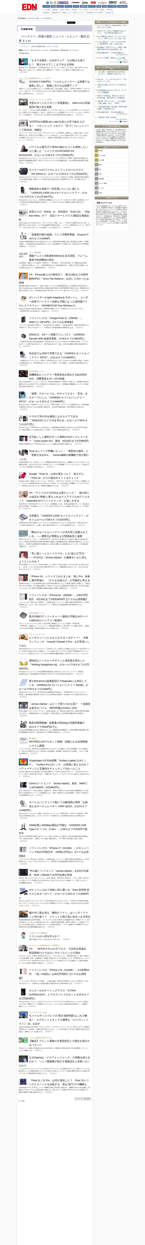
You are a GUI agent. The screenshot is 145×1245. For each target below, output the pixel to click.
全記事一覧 (109, 12)
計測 (104, 6)
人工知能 (101, 160)
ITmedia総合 (22, 18)
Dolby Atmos (25, 53)
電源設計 (55, 9)
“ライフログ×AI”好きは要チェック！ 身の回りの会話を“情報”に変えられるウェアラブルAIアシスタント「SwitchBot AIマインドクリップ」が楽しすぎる (54, 496)
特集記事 (45, 12)
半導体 (101, 150)
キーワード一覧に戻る (82, 1099)
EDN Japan (93, 2)
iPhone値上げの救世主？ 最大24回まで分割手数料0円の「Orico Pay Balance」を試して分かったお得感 (54, 278)
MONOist (75, 2)
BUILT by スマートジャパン (112, 2)
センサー (92, 6)
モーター (60, 6)
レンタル (101, 188)
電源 (53, 6)
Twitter (51, 2)
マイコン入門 (83, 9)
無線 (98, 6)
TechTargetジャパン (115, 22)
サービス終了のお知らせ (111, 126)
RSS (55, 2)
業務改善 (101, 178)
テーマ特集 (46, 9)
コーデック (75, 50)
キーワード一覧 (33, 18)
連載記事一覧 (55, 12)
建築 (100, 164)
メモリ (76, 6)
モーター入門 (94, 9)
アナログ (46, 6)
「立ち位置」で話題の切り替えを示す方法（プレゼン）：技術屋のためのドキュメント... (111, 74)
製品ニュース (66, 12)
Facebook (47, 2)
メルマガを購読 (62, 2)
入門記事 (74, 9)
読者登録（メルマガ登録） (95, 12)
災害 (100, 174)
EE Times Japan (85, 2)
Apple (100, 192)
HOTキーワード (111, 198)
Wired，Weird (64, 9)
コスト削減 (102, 155)
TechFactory (123, 2)
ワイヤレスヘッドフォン (41, 50)
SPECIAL (109, 9)
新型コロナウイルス (104, 203)
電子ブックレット (79, 12)
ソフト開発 (112, 6)
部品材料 (83, 6)
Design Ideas (122, 6)
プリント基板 (102, 183)
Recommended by (114, 62)
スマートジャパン (102, 2)
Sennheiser (55, 50)
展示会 (102, 9)
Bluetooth (65, 50)
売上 (100, 169)
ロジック (68, 6)
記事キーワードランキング (111, 147)
